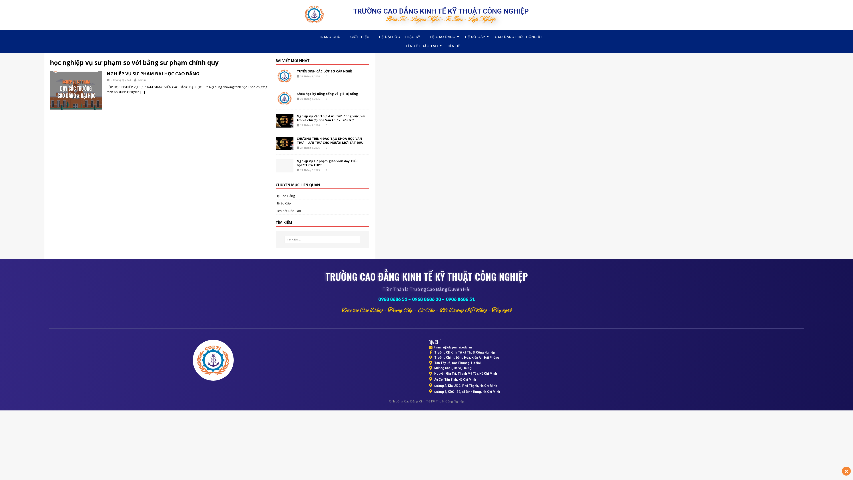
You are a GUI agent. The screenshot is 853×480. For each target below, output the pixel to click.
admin (142, 80)
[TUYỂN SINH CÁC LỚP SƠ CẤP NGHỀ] (284, 76)
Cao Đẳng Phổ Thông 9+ (519, 36)
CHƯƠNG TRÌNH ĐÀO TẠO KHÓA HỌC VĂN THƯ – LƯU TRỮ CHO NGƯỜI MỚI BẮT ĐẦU (330, 140)
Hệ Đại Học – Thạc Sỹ (399, 36)
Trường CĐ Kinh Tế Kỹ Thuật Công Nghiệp (464, 352)
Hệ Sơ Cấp (475, 36)
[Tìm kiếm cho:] (322, 239)
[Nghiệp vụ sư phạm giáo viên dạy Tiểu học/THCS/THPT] (284, 165)
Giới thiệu (359, 36)
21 (327, 170)
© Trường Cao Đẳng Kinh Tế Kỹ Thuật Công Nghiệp (426, 401)
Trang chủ (329, 36)
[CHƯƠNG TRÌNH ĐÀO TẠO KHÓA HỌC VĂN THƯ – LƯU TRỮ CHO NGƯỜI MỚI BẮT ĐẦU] (284, 143)
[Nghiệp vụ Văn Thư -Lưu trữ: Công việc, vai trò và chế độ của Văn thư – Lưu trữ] (284, 121)
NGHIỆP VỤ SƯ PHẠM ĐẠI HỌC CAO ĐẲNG (153, 74)
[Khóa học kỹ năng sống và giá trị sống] (284, 98)
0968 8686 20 (426, 299)
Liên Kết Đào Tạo (422, 46)
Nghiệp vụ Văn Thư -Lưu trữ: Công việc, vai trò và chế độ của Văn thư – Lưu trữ (331, 118)
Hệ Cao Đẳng (443, 36)
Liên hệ (454, 46)
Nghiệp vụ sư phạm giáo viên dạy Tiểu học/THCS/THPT (327, 163)
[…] (142, 92)
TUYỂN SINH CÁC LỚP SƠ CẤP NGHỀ (324, 71)
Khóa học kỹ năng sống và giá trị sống (327, 94)
